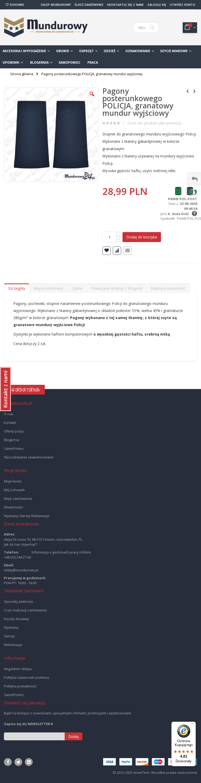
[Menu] (192, 725)
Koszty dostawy (16, 618)
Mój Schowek (14, 490)
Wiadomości (13, 507)
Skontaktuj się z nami (125, 5)
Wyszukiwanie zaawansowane (28, 457)
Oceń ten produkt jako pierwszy (154, 123)
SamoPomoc (14, 448)
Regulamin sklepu (18, 668)
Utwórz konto (182, 5)
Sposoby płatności (18, 601)
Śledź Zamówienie (89, 5)
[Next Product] (194, 91)
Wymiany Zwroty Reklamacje (26, 515)
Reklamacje (13, 644)
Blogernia (11, 439)
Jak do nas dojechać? (20, 544)
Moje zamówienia (18, 498)
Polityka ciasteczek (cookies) (26, 677)
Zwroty (9, 636)
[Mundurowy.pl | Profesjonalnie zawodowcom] (46, 27)
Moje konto (13, 481)
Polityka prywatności (20, 686)
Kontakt (10, 422)
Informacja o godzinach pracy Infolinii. (62, 552)
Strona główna (21, 74)
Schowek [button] (16, 5)
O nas (8, 414)
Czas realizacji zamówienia (25, 610)
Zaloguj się (156, 5)
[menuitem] (41, 62)
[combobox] (146, 27)
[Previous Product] (188, 91)
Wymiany (11, 627)
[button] (91, 97)
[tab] (16, 287)
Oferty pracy (14, 431)
